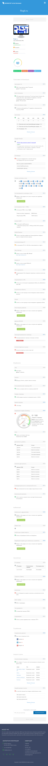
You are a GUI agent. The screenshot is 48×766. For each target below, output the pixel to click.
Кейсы (18, 672)
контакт (27, 745)
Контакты (18, 679)
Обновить (25, 70)
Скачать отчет (17, 70)
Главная (27, 743)
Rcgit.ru (15, 39)
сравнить (31, 70)
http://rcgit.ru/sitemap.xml (21, 255)
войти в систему (21, 201)
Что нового (28, 749)
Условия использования (31, 751)
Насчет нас (28, 747)
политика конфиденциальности (33, 753)
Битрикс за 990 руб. (21, 677)
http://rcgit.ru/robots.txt (20, 264)
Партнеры (19, 675)
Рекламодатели (29, 754)
